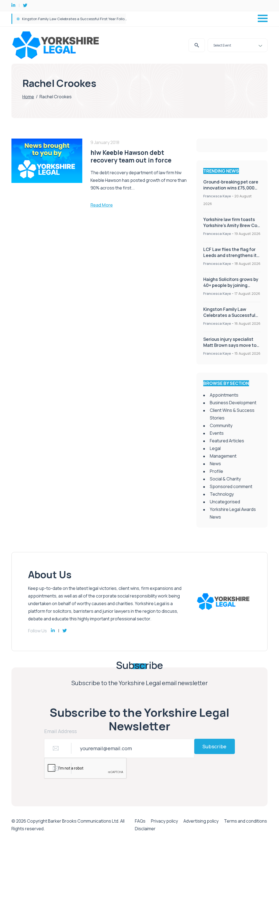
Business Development (233, 403)
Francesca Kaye (217, 196)
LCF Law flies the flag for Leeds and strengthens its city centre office (231, 255)
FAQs (140, 821)
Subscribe (214, 746)
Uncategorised (225, 502)
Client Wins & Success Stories (232, 414)
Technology (222, 494)
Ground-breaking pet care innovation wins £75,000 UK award (73, 18)
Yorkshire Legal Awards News (233, 513)
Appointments (224, 395)
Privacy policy (164, 821)
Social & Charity (225, 479)
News (215, 464)
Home (28, 97)
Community (221, 425)
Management (223, 456)
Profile (216, 471)
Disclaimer (145, 829)
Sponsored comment (231, 486)
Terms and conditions (245, 821)
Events (217, 433)
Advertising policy (201, 821)
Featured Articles (227, 441)
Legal (215, 448)
